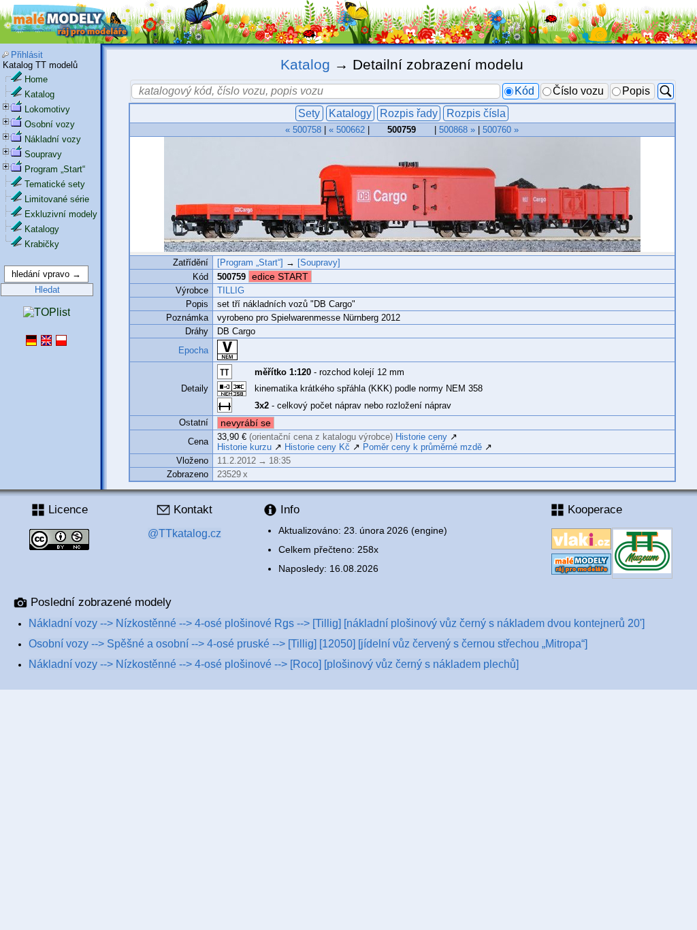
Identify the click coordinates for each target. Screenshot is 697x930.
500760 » (501, 130)
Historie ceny (421, 437)
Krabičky (42, 244)
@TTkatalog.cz (184, 533)
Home (36, 79)
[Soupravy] (318, 262)
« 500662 (347, 130)
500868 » (457, 130)
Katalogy (42, 229)
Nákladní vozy (53, 139)
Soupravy (43, 154)
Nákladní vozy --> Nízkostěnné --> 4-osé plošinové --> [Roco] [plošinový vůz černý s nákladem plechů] (274, 664)
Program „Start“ (55, 169)
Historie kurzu (244, 447)
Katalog (39, 94)
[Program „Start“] (250, 262)
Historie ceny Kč (317, 447)
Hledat (47, 290)
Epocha (193, 350)
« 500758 (303, 130)
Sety (309, 113)
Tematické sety (55, 184)
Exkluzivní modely (61, 214)
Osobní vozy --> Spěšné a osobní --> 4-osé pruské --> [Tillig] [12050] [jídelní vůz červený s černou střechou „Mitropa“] (308, 644)
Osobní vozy (50, 124)
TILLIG (230, 290)
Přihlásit (27, 55)
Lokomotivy (47, 109)
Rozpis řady (409, 113)
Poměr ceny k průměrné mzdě (422, 447)
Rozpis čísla (476, 113)
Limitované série (57, 199)
